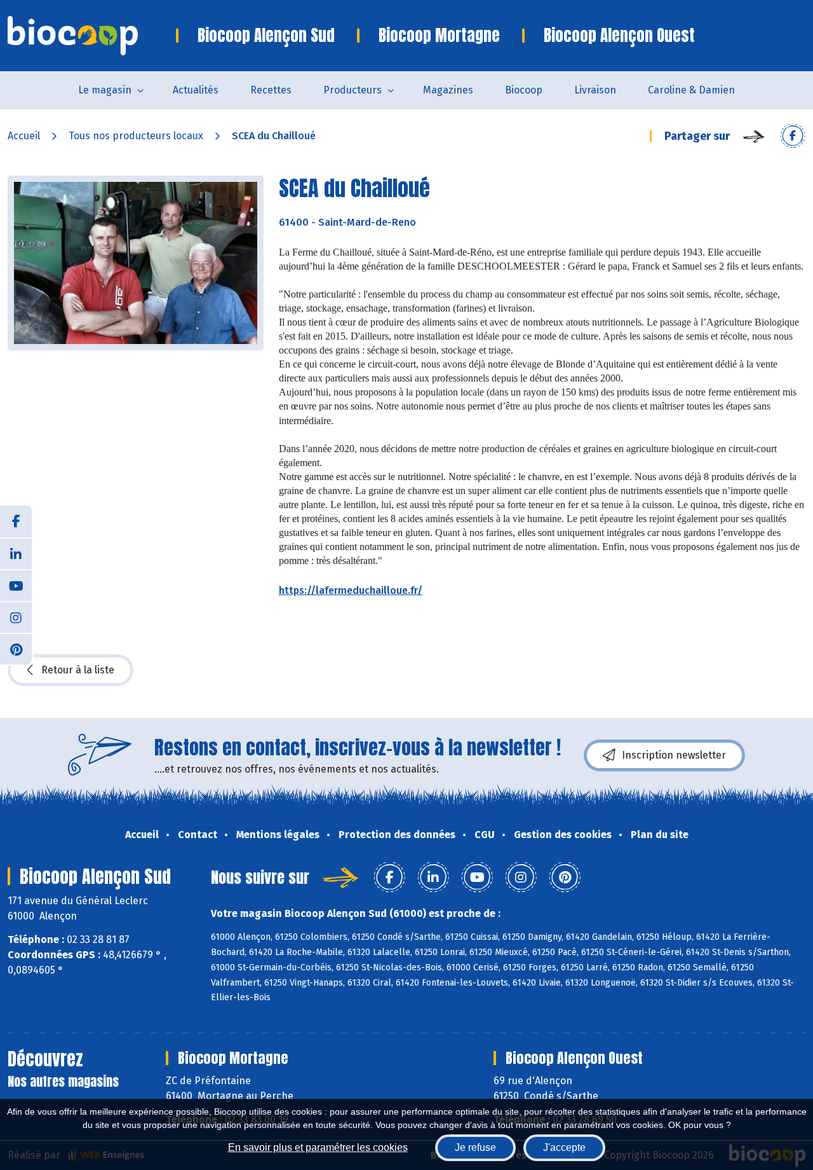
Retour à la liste (77, 670)
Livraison (595, 90)
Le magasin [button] (104, 90)
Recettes (271, 90)
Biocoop (523, 90)
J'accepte (564, 1147)
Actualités (195, 90)
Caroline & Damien (691, 90)
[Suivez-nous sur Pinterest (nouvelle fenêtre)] (16, 648)
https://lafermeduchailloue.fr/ (350, 590)
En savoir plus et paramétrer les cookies (318, 1147)
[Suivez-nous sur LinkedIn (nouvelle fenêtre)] (16, 553)
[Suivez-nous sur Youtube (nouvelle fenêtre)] (16, 585)
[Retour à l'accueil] (92, 35)
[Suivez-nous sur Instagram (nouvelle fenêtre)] (16, 617)
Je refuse (475, 1147)
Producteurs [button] (352, 90)
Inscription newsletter (674, 755)
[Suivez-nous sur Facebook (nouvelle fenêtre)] (16, 521)
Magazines (448, 90)
